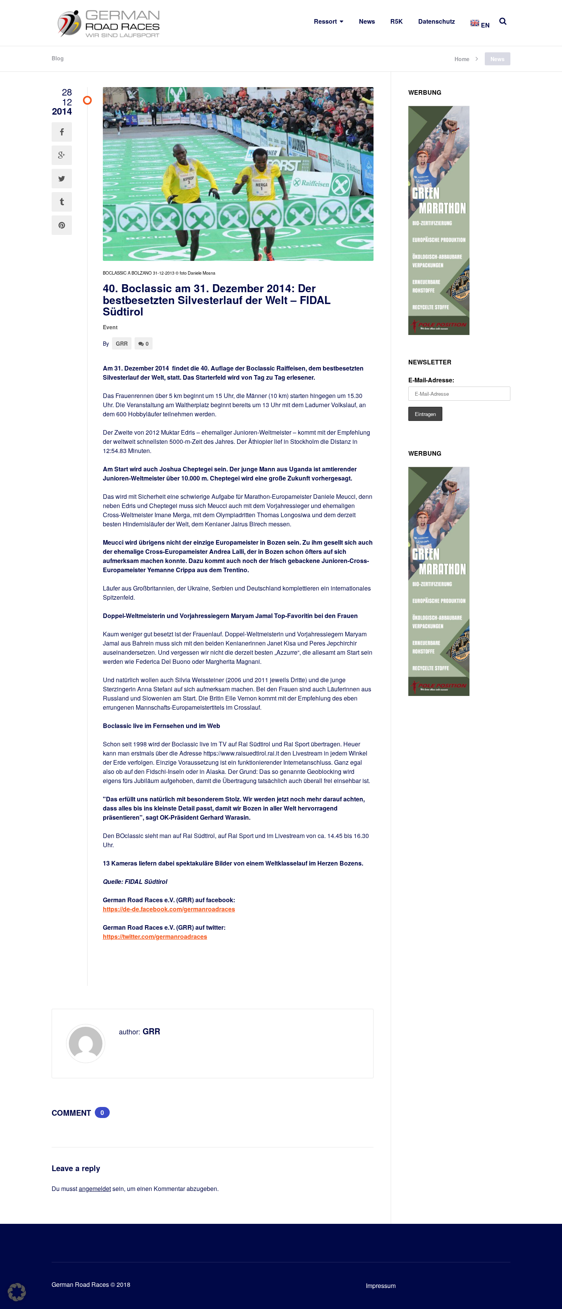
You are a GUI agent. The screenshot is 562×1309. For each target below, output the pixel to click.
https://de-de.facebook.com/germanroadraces (169, 908)
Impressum (381, 1285)
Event (110, 327)
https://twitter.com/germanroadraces (155, 936)
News (367, 21)
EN (484, 25)
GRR (122, 343)
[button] (17, 1292)
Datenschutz (436, 21)
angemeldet (95, 1188)
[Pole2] (438, 332)
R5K (396, 21)
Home (462, 58)
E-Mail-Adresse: (431, 379)
